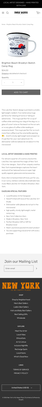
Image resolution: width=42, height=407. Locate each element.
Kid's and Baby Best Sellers (21, 310)
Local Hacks (21, 353)
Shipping (5, 73)
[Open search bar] (8, 13)
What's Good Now (21, 356)
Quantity (5, 77)
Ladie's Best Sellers (21, 307)
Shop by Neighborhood (21, 299)
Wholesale (21, 318)
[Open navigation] (3, 13)
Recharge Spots (21, 349)
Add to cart (21, 92)
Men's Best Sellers (21, 303)
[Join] (36, 268)
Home (3, 24)
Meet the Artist (21, 331)
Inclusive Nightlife (21, 345)
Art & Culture (21, 342)
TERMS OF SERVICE (21, 369)
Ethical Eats (21, 338)
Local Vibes (21, 334)
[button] (21, 45)
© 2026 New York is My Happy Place (13, 397)
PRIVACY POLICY (21, 373)
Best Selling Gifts (21, 314)
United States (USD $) (20, 387)
